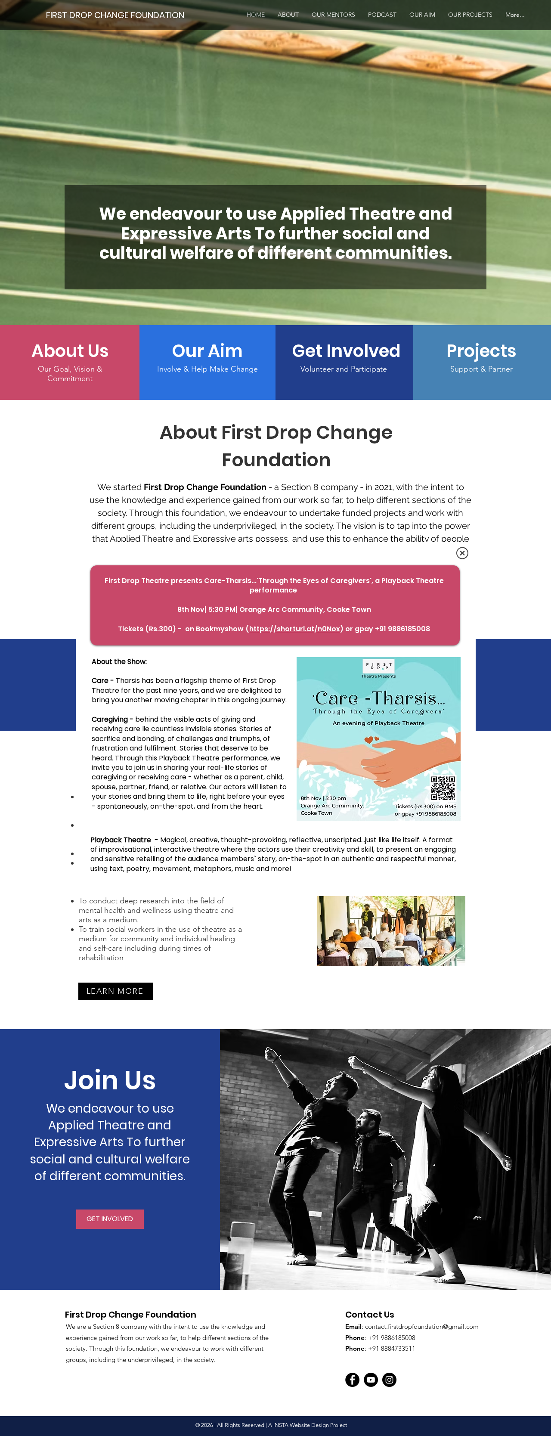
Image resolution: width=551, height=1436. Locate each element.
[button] (462, 553)
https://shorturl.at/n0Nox (294, 629)
